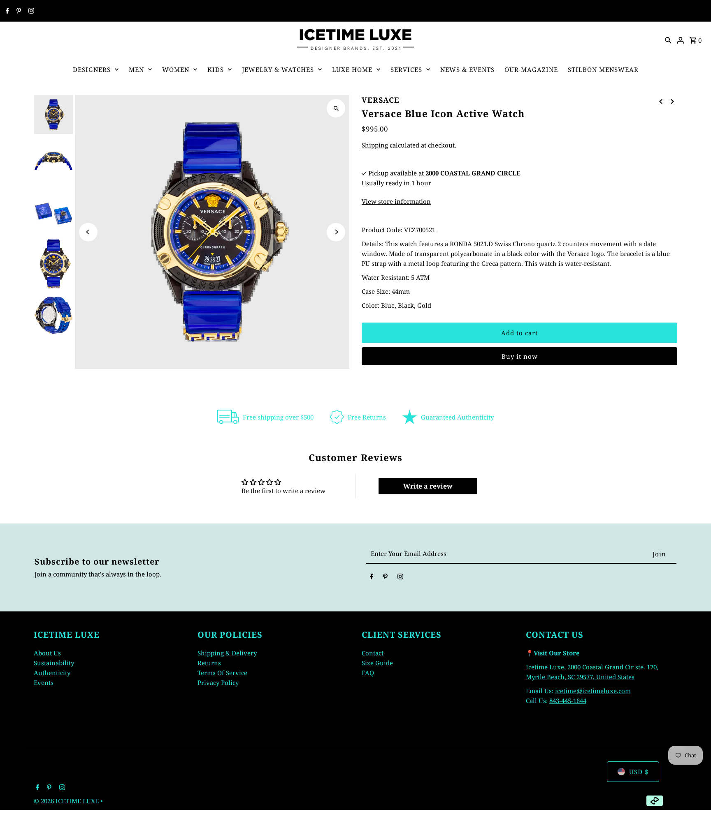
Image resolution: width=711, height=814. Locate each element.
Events (43, 682)
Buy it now (520, 356)
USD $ (638, 772)
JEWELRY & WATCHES (278, 69)
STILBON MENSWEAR (603, 69)
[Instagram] (30, 11)
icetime (565, 690)
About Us (47, 652)
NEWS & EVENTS (467, 69)
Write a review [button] (428, 486)
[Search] (668, 39)
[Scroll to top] (693, 792)
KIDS (215, 69)
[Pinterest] (17, 11)
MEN (136, 69)
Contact (372, 652)
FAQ (368, 672)
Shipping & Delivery (227, 652)
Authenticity (52, 672)
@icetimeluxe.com (603, 690)
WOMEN (175, 69)
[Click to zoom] (336, 108)
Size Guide (377, 662)
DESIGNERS (92, 69)
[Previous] (88, 232)
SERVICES (406, 69)
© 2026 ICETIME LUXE (67, 801)
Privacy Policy (218, 682)
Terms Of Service (222, 672)
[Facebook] (6, 11)
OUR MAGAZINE (531, 69)
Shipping (375, 145)
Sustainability (54, 662)
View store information (396, 201)
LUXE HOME (352, 69)
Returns (209, 662)
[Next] (336, 232)
